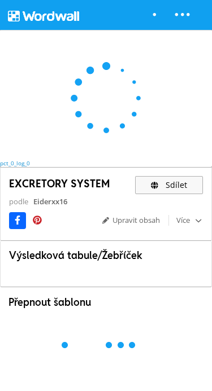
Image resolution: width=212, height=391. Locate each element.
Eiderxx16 (50, 201)
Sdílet (175, 184)
